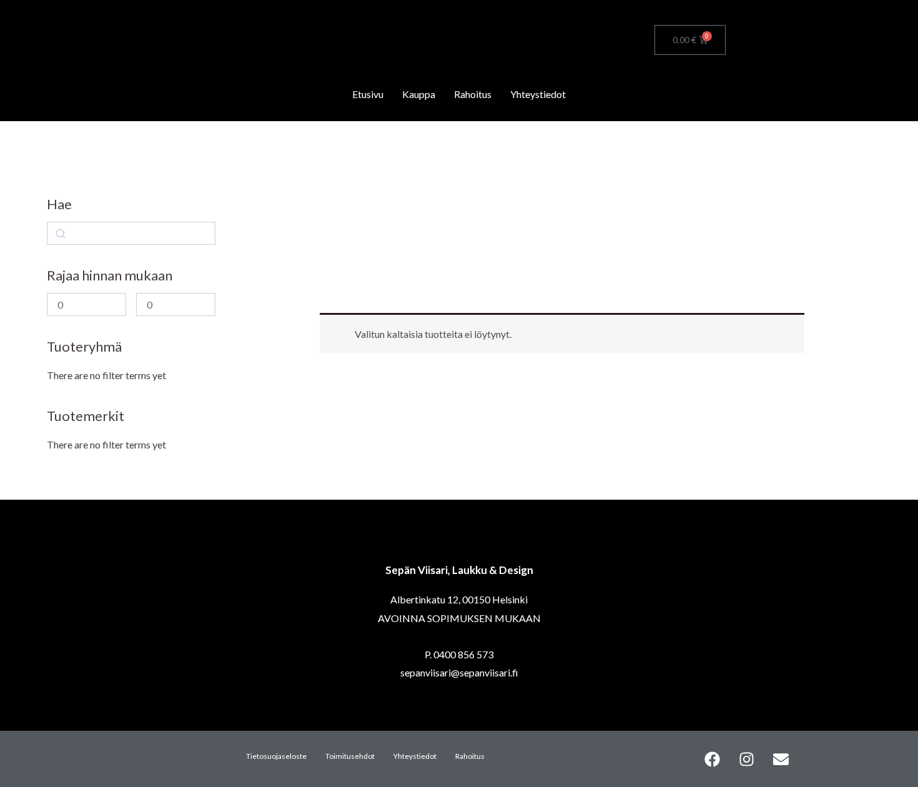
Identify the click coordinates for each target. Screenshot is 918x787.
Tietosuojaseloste (276, 756)
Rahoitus (472, 94)
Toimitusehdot (350, 756)
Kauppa (418, 94)
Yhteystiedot (538, 94)
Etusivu (367, 94)
